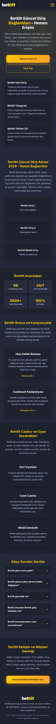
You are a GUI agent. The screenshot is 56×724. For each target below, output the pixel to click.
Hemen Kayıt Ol (28, 58)
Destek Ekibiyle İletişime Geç (28, 679)
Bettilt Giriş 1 (28, 207)
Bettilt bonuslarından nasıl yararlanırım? (22, 623)
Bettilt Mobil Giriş (28, 252)
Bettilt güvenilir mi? (18, 596)
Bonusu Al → (28, 376)
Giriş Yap (28, 68)
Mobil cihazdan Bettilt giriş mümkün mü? (22, 609)
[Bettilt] (8, 5)
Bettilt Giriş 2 (28, 230)
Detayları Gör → (28, 410)
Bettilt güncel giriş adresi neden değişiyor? (25, 583)
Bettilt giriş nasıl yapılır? (21, 570)
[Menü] (52, 5)
